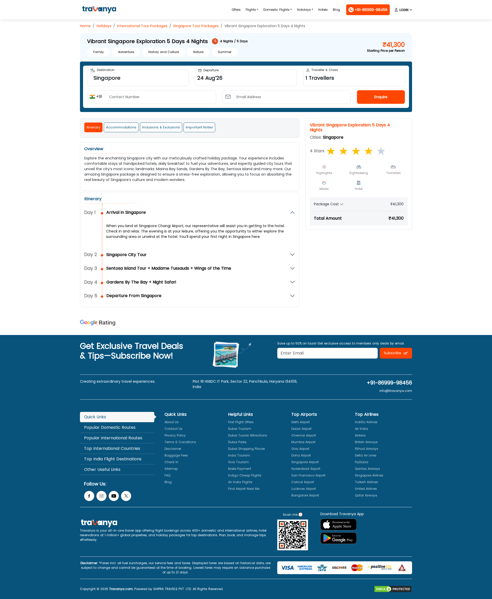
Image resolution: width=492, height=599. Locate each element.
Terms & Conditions (180, 442)
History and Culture (163, 52)
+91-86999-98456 (389, 382)
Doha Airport (301, 455)
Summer (224, 52)
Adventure (126, 52)
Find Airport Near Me (243, 488)
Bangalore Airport (305, 495)
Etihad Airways (366, 448)
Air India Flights (240, 482)
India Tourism (239, 455)
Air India (361, 429)
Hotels (323, 9)
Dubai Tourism (239, 429)
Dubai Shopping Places (246, 448)
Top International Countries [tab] (112, 448)
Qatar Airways (366, 495)
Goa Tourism (238, 462)
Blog (336, 9)
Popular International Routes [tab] (113, 438)
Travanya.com (121, 589)
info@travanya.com (396, 391)
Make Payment (239, 468)
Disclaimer (173, 448)
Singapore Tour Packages (196, 25)
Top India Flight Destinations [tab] (112, 459)
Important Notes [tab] (199, 127)
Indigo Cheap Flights (244, 475)
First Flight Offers (241, 422)
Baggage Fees (176, 455)
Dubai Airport (301, 429)
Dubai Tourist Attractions (247, 435)
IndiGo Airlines (366, 422)
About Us (172, 422)
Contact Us (173, 429)
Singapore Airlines (369, 475)
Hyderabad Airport (305, 468)
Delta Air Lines (365, 455)
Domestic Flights (276, 9)
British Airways (366, 442)
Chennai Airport (303, 435)
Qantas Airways (367, 468)
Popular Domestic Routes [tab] (110, 427)
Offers (236, 9)
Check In (171, 462)
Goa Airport (300, 448)
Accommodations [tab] (121, 127)
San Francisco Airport (308, 475)
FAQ (167, 475)
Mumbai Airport (303, 442)
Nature (198, 52)
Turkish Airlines (366, 482)
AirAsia (360, 435)
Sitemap (171, 468)
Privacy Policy (175, 435)
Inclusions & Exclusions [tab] (161, 127)
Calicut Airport (302, 482)
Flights (251, 9)
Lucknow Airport (303, 488)
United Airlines (366, 488)
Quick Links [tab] (95, 417)
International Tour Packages (142, 25)
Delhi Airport (300, 422)
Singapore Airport (305, 462)
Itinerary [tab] (93, 127)
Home (85, 25)
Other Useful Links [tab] (102, 469)
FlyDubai (361, 462)
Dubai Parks (237, 442)
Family (98, 52)
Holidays (304, 9)
